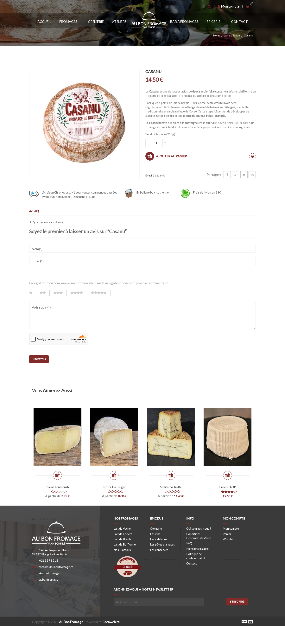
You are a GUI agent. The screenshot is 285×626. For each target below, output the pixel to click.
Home (216, 35)
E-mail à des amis (155, 175)
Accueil (44, 22)
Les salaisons (158, 539)
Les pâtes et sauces (162, 544)
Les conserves (159, 550)
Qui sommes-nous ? (198, 528)
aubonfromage (48, 579)
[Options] (57, 475)
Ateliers (119, 22)
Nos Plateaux (122, 550)
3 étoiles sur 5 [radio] (60, 293)
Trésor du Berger (114, 487)
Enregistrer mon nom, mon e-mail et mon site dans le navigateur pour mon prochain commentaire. (99, 283)
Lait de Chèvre (123, 534)
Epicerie (213, 22)
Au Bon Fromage (71, 622)
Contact (239, 22)
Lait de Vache (122, 528)
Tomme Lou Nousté (57, 487)
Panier (227, 534)
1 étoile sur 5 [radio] (32, 293)
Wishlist (228, 539)
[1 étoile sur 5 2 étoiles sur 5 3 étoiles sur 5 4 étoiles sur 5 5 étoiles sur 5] (71, 294)
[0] (248, 6)
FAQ (189, 543)
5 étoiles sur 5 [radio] (101, 293)
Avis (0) (34, 211)
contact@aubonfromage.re (56, 567)
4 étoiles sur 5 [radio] (79, 293)
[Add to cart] (227, 475)
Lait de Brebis (232, 35)
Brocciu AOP (227, 487)
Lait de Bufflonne (125, 544)
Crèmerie (96, 22)
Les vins (155, 534)
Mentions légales (197, 548)
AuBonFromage (49, 573)
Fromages (68, 22)
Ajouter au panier (171, 156)
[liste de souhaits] (252, 156)
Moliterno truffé (171, 487)
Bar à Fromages (184, 22)
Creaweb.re (111, 622)
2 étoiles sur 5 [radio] (45, 293)
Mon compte (230, 6)
